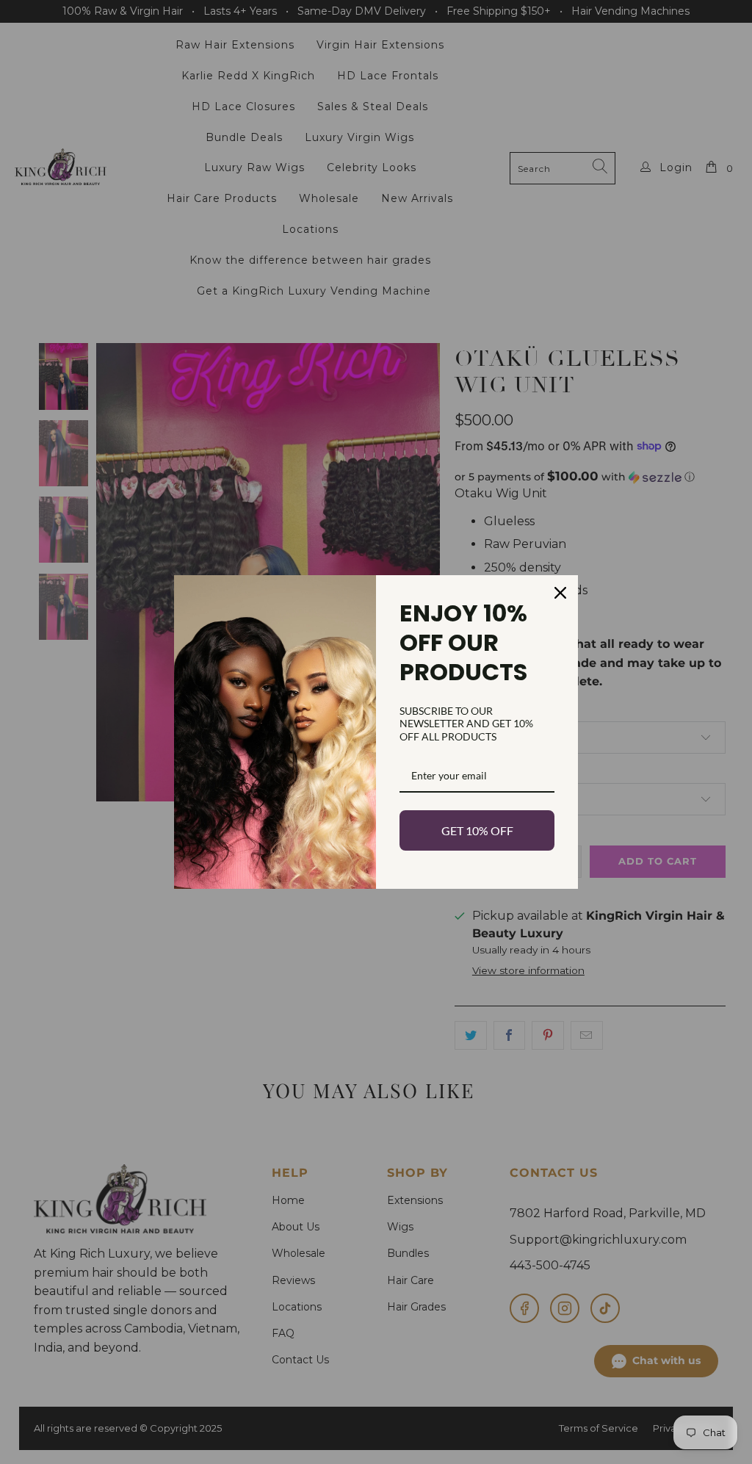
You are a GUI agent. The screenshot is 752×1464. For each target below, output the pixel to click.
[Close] (560, 592)
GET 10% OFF (477, 830)
